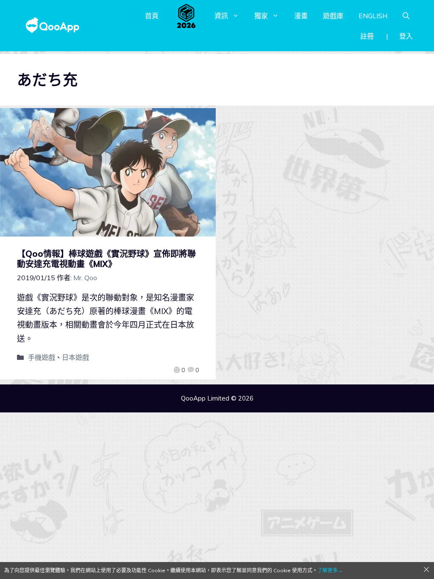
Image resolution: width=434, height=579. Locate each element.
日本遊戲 (75, 357)
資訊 (221, 15)
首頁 (152, 15)
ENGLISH (373, 15)
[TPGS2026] (186, 15)
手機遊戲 (41, 357)
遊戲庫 (333, 15)
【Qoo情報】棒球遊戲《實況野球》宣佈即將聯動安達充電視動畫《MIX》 (106, 258)
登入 (406, 36)
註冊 (367, 36)
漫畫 (301, 15)
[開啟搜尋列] (406, 15)
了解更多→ (330, 570)
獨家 (261, 15)
